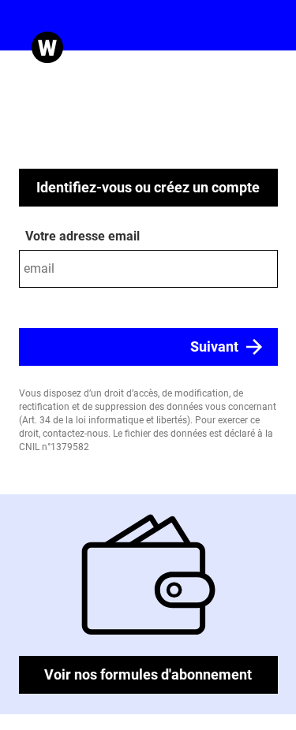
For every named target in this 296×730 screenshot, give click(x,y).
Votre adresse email (82, 236)
